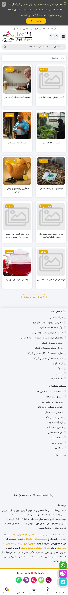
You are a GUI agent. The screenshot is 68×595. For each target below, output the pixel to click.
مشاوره (15, 28)
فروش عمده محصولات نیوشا (48, 348)
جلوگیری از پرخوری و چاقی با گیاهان (17, 190)
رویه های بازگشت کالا (52, 402)
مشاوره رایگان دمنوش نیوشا (24, 534)
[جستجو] (4, 47)
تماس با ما (57, 443)
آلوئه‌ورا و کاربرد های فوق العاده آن (51, 279)
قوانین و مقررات (55, 427)
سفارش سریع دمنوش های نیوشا (47, 322)
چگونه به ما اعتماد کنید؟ (50, 328)
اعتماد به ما (48, 28)
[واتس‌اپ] (63, 565)
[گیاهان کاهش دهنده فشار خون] (51, 80)
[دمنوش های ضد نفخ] (17, 125)
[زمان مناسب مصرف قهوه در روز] (17, 80)
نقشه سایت (57, 379)
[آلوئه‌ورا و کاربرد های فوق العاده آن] (51, 262)
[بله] (63, 582)
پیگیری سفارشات (54, 397)
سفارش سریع (37, 21)
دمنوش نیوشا (41, 539)
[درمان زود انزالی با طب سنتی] (51, 171)
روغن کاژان (28, 539)
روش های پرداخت (54, 417)
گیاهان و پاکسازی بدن (51, 143)
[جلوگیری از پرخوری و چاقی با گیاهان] (17, 171)
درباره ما (59, 448)
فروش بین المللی (30, 28)
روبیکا (60, 368)
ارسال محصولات (55, 422)
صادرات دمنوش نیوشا (52, 343)
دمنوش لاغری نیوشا (27, 543)
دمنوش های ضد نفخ (17, 143)
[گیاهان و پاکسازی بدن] (51, 125)
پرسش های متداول (53, 412)
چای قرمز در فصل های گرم (17, 279)
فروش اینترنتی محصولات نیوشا (47, 333)
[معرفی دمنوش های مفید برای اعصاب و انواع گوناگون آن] (51, 216)
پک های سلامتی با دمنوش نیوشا (35, 548)
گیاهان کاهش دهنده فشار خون (51, 97)
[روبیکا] (63, 573)
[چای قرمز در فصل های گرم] (17, 262)
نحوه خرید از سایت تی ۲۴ (50, 392)
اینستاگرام (58, 363)
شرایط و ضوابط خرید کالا (50, 407)
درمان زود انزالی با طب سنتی (51, 188)
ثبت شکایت (57, 438)
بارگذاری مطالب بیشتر (34, 297)
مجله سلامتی (56, 317)
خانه (63, 58)
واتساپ (59, 374)
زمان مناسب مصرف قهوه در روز (17, 97)
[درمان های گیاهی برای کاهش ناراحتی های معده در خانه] (17, 216)
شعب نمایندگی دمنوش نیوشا (48, 358)
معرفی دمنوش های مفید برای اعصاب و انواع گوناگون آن (51, 236)
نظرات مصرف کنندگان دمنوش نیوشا (45, 353)
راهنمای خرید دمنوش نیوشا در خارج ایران (42, 338)
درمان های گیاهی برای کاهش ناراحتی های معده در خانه (17, 236)
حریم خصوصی (55, 433)
